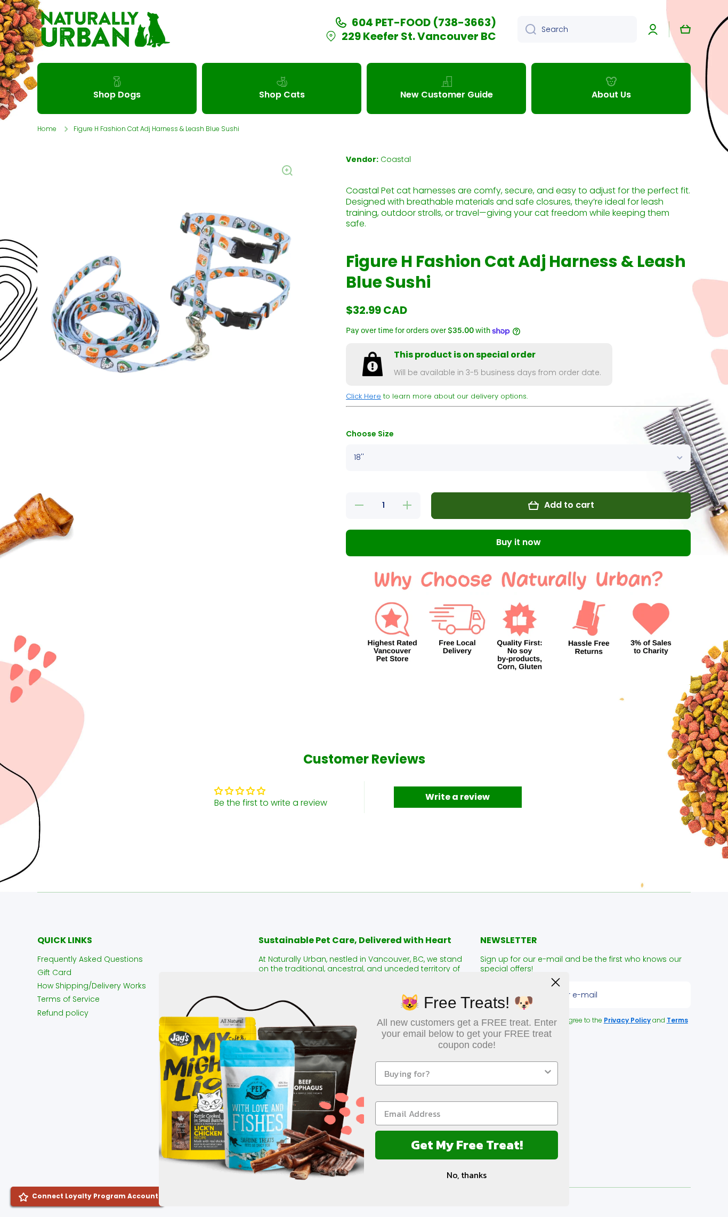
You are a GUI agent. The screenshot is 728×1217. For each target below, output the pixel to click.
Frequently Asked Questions (90, 959)
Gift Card (54, 972)
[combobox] (577, 29)
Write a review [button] (457, 797)
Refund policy (62, 1013)
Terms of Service (68, 999)
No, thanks (467, 1175)
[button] (685, 29)
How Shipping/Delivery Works (91, 985)
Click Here (363, 396)
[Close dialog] (555, 982)
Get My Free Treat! (467, 1144)
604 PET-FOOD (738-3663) (424, 22)
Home (46, 129)
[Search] (526, 29)
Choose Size (370, 434)
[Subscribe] (677, 994)
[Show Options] (548, 1073)
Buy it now (518, 542)
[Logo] (104, 29)
